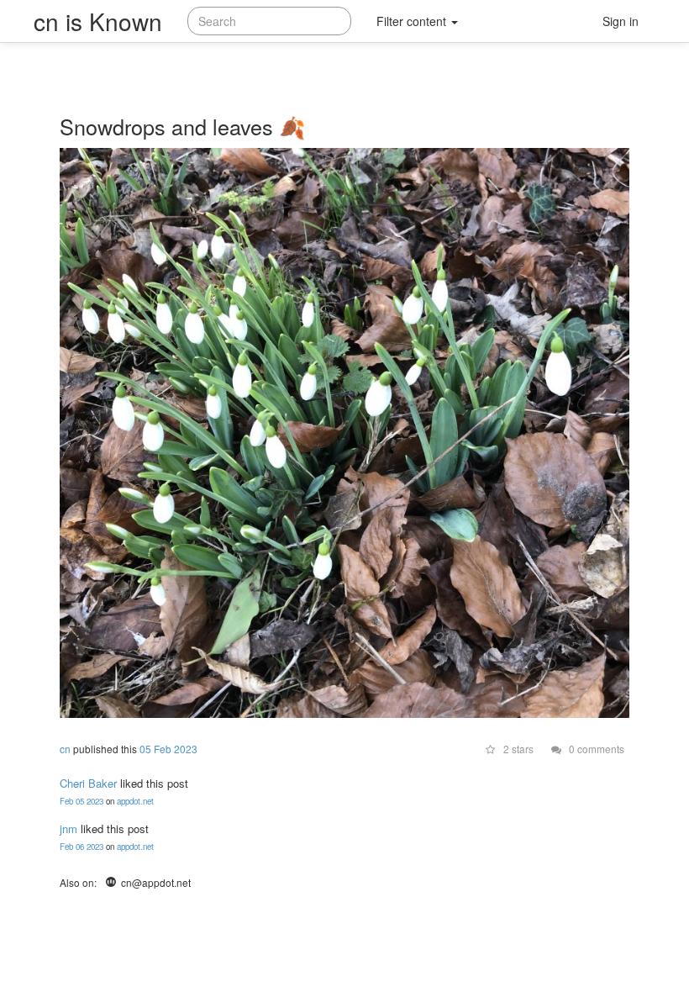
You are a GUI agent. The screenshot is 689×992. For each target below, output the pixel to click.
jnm (68, 828)
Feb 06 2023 (81, 846)
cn (65, 748)
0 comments (595, 748)
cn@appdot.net (154, 882)
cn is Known (98, 21)
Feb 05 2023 (81, 801)
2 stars (517, 748)
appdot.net (135, 801)
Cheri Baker (88, 783)
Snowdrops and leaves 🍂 (182, 126)
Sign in (620, 21)
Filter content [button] (413, 21)
